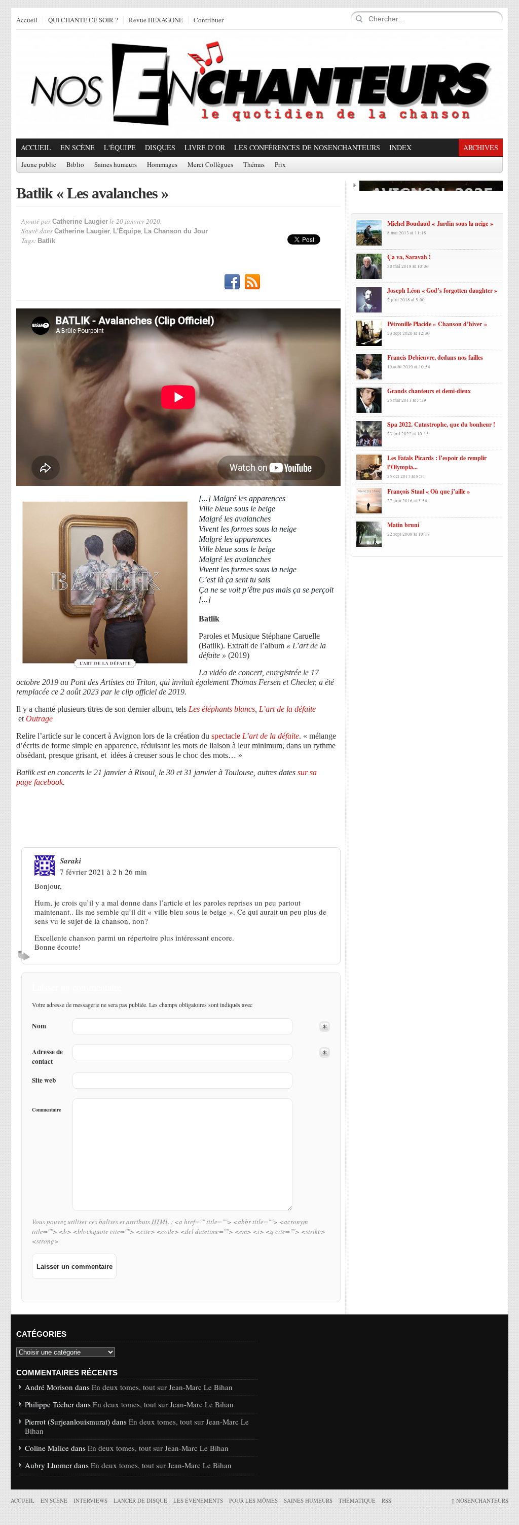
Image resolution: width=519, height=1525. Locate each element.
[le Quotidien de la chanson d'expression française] (259, 84)
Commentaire (46, 1109)
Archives (480, 147)
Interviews (90, 1500)
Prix (280, 165)
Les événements (198, 1500)
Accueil (27, 20)
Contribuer (209, 20)
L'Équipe (120, 147)
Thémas (254, 165)
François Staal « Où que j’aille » (428, 491)
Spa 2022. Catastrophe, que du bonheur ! (441, 424)
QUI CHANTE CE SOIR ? (83, 20)
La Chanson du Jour (176, 231)
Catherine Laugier (80, 221)
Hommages (162, 165)
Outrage (39, 718)
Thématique (357, 1500)
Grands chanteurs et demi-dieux (429, 391)
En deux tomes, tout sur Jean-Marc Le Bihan (162, 1387)
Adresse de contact (47, 1056)
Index (400, 147)
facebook (48, 782)
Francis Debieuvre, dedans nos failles (435, 357)
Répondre (25, 955)
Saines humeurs (115, 165)
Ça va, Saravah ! (409, 257)
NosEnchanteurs (479, 1500)
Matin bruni (403, 525)
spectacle (255, 736)
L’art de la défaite (287, 709)
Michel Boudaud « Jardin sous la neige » (440, 223)
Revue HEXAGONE (156, 20)
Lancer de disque (140, 1500)
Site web (44, 1080)
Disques (160, 147)
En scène (77, 147)
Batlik (46, 241)
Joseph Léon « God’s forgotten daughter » (442, 290)
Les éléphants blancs (222, 709)
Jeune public (38, 165)
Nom (39, 1026)
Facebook (232, 282)
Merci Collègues (210, 165)
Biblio (75, 165)
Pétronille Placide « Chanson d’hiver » (437, 324)
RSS (252, 282)
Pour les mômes (253, 1500)
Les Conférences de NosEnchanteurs (307, 147)
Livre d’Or (204, 147)
